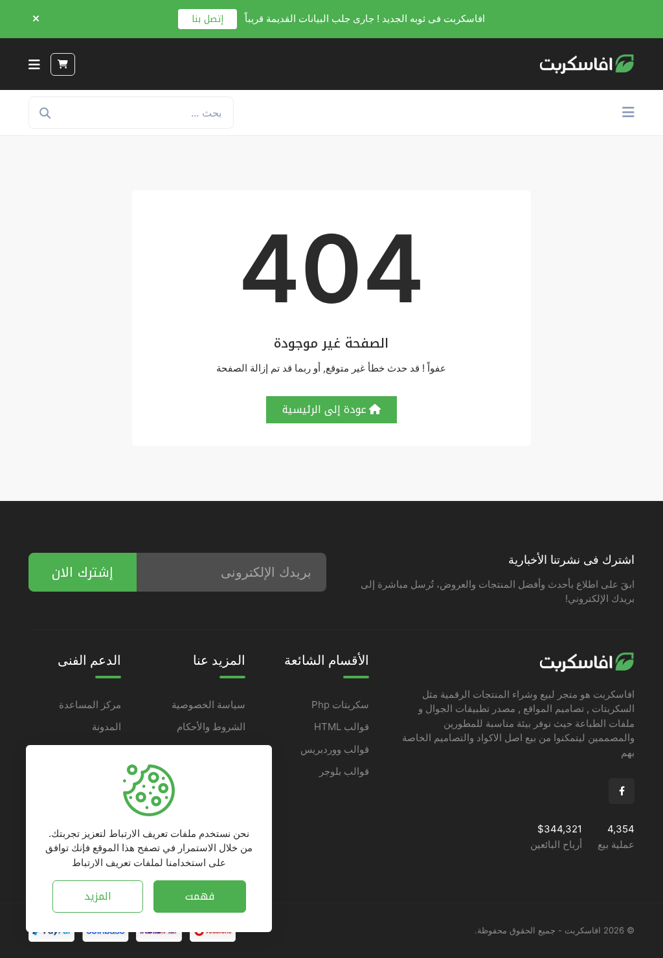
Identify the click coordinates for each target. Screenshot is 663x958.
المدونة (106, 726)
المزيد (97, 896)
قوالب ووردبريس (334, 749)
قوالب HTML (341, 726)
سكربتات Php (340, 704)
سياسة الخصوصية (208, 704)
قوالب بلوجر (344, 771)
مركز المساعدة (90, 704)
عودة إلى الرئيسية (324, 409)
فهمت (199, 896)
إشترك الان (82, 572)
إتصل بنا (207, 19)
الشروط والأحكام (211, 726)
